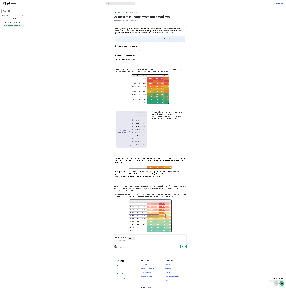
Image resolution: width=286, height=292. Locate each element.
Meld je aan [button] (279, 3)
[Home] (6, 3)
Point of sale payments (147, 268)
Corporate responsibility (172, 276)
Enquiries (119, 270)
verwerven (144, 264)
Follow (183, 246)
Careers (167, 272)
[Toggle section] (23, 15)
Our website (120, 266)
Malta (166, 280)
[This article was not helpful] (133, 238)
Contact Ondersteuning (124, 274)
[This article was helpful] (130, 238)
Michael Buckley (122, 245)
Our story (167, 264)
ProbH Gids (133, 12)
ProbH (127, 12)
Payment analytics (146, 276)
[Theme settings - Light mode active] (272, 3)
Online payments (146, 272)
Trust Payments (118, 12)
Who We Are (168, 268)
